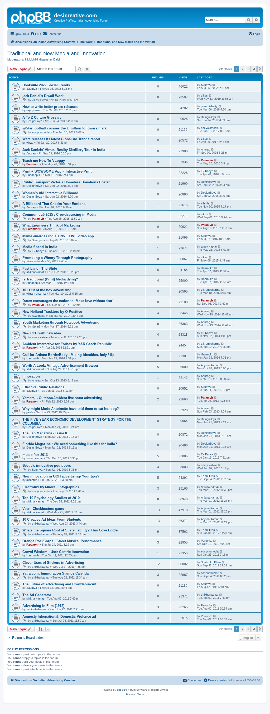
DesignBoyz (34, 121)
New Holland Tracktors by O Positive (52, 312)
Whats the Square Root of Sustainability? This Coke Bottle (70, 530)
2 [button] (242, 69)
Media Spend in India (39, 247)
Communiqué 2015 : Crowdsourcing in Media (59, 215)
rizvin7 (36, 326)
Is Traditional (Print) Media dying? (50, 279)
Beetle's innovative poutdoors (46, 465)
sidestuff (31, 479)
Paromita (206, 540)
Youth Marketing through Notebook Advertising (60, 322)
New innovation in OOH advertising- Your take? (60, 476)
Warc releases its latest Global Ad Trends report (61, 139)
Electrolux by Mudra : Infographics (50, 487)
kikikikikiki (31, 59)
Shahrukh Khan (211, 562)
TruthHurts (208, 475)
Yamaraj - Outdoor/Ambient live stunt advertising (62, 398)
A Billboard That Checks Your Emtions (53, 204)
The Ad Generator (36, 595)
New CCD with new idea (41, 333)
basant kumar (210, 573)
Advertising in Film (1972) (43, 606)
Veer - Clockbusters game (43, 509)
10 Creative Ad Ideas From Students (51, 519)
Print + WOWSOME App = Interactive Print (56, 171)
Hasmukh (207, 268)
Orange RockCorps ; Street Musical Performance (62, 541)
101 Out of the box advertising (46, 290)
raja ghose (33, 110)
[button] (260, 69)
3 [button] (248, 69)
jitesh (29, 412)
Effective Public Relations (43, 387)
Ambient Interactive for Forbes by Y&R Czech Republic (67, 344)
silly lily (205, 203)
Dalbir (57, 59)
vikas (35, 100)
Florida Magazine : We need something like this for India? (69, 444)
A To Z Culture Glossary (41, 117)
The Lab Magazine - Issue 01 (45, 433)
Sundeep (32, 175)
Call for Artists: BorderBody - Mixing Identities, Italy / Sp (68, 355)
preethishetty (209, 106)
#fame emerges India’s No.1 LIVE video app (58, 236)
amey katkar (209, 246)
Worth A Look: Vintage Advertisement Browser (60, 366)
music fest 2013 (35, 455)
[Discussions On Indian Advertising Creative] (31, 17)
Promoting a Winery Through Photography (57, 258)
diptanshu (45, 59)
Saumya (31, 88)
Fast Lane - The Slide (39, 268)
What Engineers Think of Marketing (51, 225)
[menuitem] (35, 34)
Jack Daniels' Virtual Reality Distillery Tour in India (63, 150)
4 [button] (254, 69)
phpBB (121, 689)
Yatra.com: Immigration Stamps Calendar (56, 573)
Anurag (31, 153)
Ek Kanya (207, 171)
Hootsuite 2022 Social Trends (46, 85)
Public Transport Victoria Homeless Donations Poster (66, 182)
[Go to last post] (214, 84)
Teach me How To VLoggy (43, 161)
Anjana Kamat (210, 365)
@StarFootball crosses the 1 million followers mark (64, 128)
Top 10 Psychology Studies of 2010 (51, 498)
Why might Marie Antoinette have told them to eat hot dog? (70, 409)
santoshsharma (36, 609)
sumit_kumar (34, 458)
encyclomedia (41, 132)
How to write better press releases (50, 107)
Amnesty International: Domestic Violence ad (59, 617)
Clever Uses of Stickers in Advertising (53, 563)
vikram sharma (36, 293)
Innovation (31, 376)
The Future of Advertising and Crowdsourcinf (59, 584)
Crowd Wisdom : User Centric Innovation (55, 552)
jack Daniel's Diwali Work (43, 96)
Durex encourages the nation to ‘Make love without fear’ (67, 301)
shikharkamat (35, 272)
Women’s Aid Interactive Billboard (50, 193)
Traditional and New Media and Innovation (56, 53)
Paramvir (32, 164)
